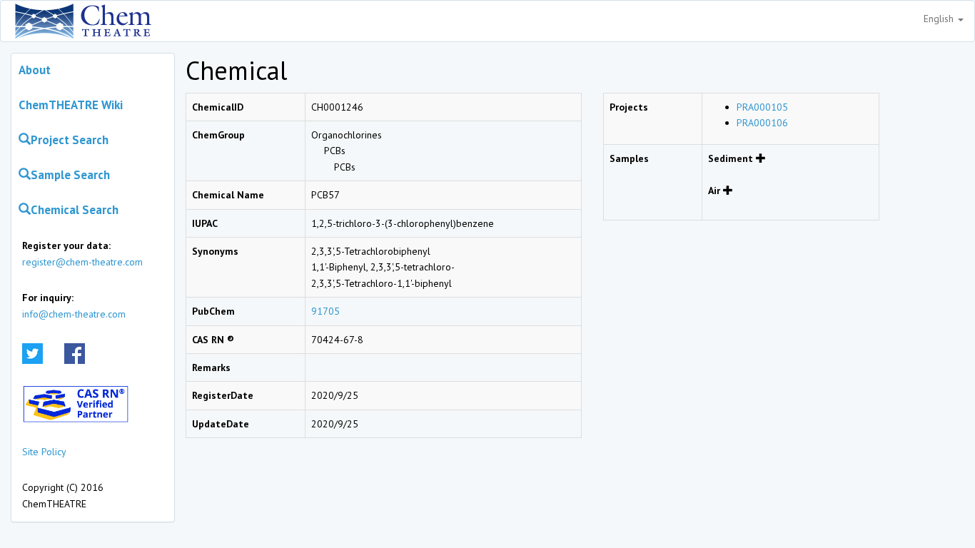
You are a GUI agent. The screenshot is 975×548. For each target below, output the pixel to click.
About (35, 70)
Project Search (69, 140)
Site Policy (44, 451)
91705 (325, 311)
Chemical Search (74, 210)
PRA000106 (762, 122)
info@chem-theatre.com (74, 314)
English (940, 18)
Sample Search (70, 175)
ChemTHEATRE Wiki (71, 105)
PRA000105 (762, 107)
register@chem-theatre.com (82, 261)
